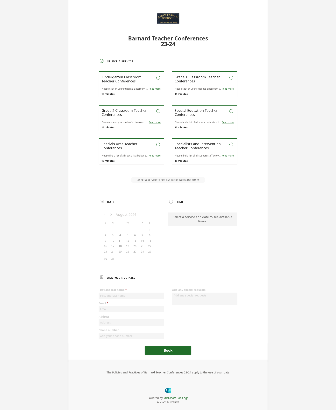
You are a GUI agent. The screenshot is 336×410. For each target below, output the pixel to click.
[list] (168, 121)
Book (168, 350)
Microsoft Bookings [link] (176, 398)
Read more (155, 88)
